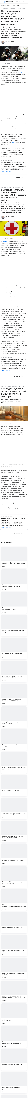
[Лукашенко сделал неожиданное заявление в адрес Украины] (14, 694)
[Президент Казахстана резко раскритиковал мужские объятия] (14, 1037)
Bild (13, 142)
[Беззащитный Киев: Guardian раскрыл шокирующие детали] (14, 877)
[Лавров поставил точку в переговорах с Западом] (14, 968)
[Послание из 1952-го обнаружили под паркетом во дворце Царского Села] (14, 648)
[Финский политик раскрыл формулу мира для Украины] (14, 763)
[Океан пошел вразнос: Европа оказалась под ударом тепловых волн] (14, 603)
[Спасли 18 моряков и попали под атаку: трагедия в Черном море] (14, 625)
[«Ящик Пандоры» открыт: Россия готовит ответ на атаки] (14, 1014)
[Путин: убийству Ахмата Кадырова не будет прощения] (14, 717)
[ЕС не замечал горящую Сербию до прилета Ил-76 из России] (14, 671)
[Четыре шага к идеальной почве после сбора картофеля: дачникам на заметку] (14, 945)
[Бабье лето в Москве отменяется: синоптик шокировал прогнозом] (14, 580)
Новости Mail (14, 8)
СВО (14, 5)
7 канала (19, 72)
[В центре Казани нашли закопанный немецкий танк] (14, 1060)
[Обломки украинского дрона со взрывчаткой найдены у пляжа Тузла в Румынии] (14, 854)
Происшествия (22, 8)
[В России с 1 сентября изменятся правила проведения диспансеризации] (14, 991)
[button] (14, 54)
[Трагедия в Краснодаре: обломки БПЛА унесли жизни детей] (14, 808)
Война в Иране (6, 5)
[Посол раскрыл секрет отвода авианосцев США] (14, 785)
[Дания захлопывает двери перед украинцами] (14, 1082)
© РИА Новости (12, 386)
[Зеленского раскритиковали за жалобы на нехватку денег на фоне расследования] (14, 831)
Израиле (4, 241)
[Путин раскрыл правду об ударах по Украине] (14, 740)
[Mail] (5, 1)
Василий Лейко (9, 41)
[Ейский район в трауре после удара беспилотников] (14, 922)
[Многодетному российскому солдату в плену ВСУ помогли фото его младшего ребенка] (14, 557)
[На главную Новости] (9, 1)
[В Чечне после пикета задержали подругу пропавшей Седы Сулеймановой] (14, 900)
